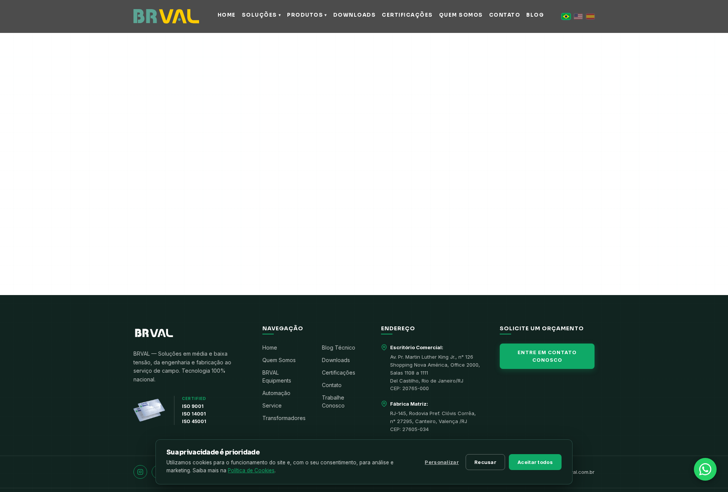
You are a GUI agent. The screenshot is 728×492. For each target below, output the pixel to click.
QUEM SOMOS (461, 15)
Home (269, 347)
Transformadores (284, 418)
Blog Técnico (338, 347)
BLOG (535, 15)
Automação (276, 393)
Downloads (336, 360)
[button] (566, 16)
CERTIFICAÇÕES (407, 15)
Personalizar (442, 462)
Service (272, 405)
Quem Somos (279, 360)
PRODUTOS (307, 15)
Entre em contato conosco (547, 356)
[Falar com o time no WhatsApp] (705, 469)
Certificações (338, 372)
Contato (332, 385)
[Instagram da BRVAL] (140, 472)
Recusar (485, 462)
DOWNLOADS (354, 15)
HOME (227, 15)
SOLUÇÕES (261, 15)
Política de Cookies (251, 470)
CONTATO (505, 15)
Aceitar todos (535, 462)
